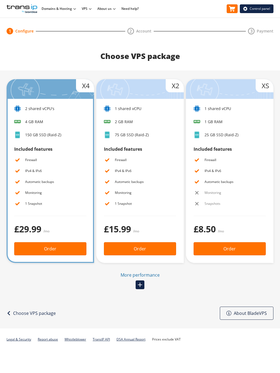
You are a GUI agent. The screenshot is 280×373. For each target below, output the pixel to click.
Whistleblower (75, 339)
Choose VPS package (34, 313)
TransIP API (101, 339)
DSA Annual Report (130, 339)
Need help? (130, 8)
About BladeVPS (250, 313)
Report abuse (48, 339)
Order (50, 249)
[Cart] (232, 8)
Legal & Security (19, 339)
